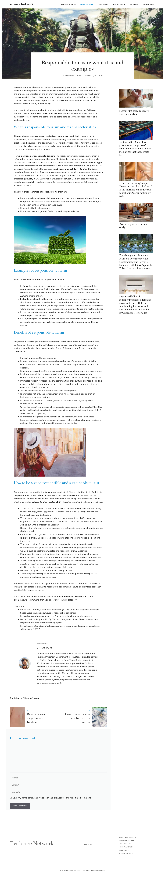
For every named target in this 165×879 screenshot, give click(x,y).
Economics (133, 4)
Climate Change (86, 4)
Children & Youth (68, 4)
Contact (88, 845)
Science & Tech (149, 4)
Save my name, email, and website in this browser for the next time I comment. (52, 797)
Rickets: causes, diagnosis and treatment (36, 718)
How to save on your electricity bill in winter (77, 718)
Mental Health (118, 4)
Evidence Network (20, 4)
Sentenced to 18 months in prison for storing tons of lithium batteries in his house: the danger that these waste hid (135, 149)
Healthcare (103, 4)
